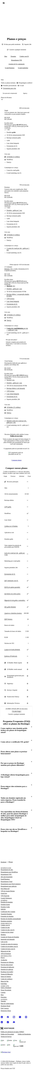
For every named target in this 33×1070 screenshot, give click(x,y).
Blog (2, 995)
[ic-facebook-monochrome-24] (8, 1017)
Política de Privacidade (7, 1034)
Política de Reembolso (24, 1034)
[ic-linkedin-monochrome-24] (2, 1017)
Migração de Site (6, 951)
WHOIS (3, 909)
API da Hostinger (6, 953)
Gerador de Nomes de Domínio (10, 937)
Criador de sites (5, 927)
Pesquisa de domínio (7, 902)
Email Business (5, 879)
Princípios (4, 997)
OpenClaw (4, 893)
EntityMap (4, 983)
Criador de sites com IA (7, 930)
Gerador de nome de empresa (9, 944)
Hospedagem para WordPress (9, 872)
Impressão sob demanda (8, 939)
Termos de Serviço (6, 1036)
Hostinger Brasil (5, 1006)
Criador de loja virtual (7, 932)
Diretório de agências (7, 969)
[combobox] (16, 99)
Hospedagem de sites (7, 869)
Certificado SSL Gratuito (8, 911)
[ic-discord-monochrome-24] (14, 1022)
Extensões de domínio (7, 916)
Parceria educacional (7, 965)
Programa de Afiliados (7, 962)
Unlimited (21, 476)
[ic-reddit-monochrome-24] (2, 1022)
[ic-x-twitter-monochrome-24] (20, 1017)
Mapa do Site (4, 981)
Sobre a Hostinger (6, 987)
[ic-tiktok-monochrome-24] (8, 1022)
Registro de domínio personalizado (11, 919)
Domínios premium (6, 921)
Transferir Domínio (6, 914)
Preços (3, 957)
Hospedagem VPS (6, 874)
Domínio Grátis (5, 907)
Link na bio (4, 942)
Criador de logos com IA (8, 949)
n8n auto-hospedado (6, 877)
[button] (16, 730)
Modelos (3, 934)
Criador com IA (5, 925)
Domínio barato (5, 904)
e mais (21, 1046)
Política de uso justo (16, 436)
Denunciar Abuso (6, 1010)
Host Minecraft (5, 888)
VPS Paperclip (5, 896)
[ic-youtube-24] (26, 1017)
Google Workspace (6, 898)
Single (5, 476)
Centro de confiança (6, 979)
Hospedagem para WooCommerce (11, 884)
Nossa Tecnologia (6, 990)
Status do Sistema (6, 976)
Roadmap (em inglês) (7, 972)
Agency (25, 93)
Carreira (3, 992)
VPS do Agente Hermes (8, 891)
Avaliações (4, 960)
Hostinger (3, 862)
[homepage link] (4, 3)
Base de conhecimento (7, 1003)
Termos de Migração (7, 974)
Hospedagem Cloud (6, 881)
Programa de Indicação (7, 967)
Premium (13, 476)
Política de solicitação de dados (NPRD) (12, 1032)
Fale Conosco (5, 1008)
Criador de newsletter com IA (9, 946)
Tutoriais (3, 1001)
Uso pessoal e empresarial (10, 93)
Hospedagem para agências (8, 886)
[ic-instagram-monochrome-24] (14, 1017)
